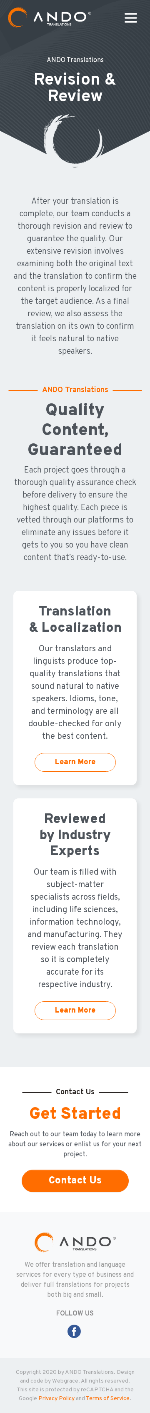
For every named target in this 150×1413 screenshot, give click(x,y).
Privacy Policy (56, 1398)
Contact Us (75, 1181)
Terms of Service (108, 1398)
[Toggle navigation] (131, 18)
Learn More (75, 762)
